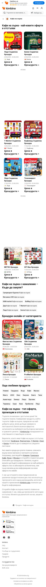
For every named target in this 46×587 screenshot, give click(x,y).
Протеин (32, 399)
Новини (5, 391)
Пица (38, 404)
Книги (33, 395)
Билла (6, 443)
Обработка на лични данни (23, 584)
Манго (5, 395)
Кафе (29, 391)
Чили (40, 395)
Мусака (36, 391)
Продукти (5, 557)
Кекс (18, 395)
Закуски (26, 395)
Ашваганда (7, 399)
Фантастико (25, 441)
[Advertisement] (23, 93)
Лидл (41, 441)
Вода (23, 391)
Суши (15, 404)
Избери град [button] (38, 13)
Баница (16, 399)
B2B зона (5, 568)
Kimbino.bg (24, 431)
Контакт (5, 548)
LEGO (12, 395)
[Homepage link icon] (13, 505)
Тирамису (6, 404)
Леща (24, 399)
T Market (35, 441)
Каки (21, 404)
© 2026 (23, 575)
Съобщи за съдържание (11, 551)
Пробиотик (29, 404)
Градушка (14, 391)
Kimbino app (25, 482)
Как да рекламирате (9, 565)
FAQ (3, 545)
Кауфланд (15, 441)
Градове (5, 554)
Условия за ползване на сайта (23, 581)
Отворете (39, 3)
